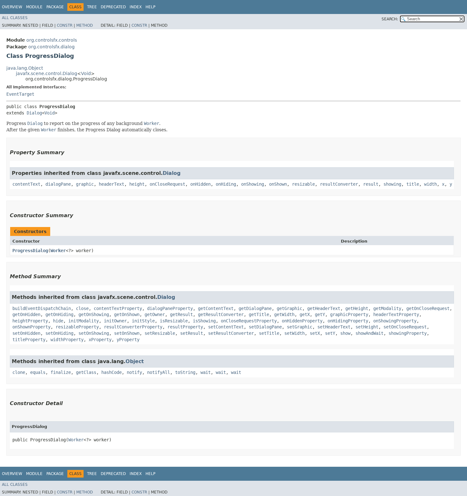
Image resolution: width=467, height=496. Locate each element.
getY (320, 314)
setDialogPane (265, 326)
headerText (111, 184)
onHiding (226, 184)
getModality (387, 308)
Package (55, 7)
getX (305, 314)
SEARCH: (390, 19)
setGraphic (299, 326)
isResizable (174, 320)
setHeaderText (333, 326)
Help (150, 7)
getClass (86, 372)
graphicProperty (349, 314)
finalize (61, 372)
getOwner (155, 314)
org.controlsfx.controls (51, 40)
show (345, 333)
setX (315, 333)
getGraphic (289, 308)
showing (392, 184)
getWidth (284, 314)
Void (86, 73)
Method (84, 25)
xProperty (100, 339)
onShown (278, 184)
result (370, 184)
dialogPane (58, 184)
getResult (181, 314)
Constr (64, 25)
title (412, 184)
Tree (92, 7)
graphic (85, 184)
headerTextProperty (396, 314)
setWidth (294, 333)
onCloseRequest (167, 184)
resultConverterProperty (133, 326)
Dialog (34, 112)
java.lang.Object (24, 68)
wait (205, 372)
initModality (83, 320)
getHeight (356, 308)
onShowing (252, 184)
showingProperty (408, 333)
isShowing (204, 320)
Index (136, 7)
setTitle (269, 333)
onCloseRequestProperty (249, 320)
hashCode (111, 372)
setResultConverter (231, 333)
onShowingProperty (394, 320)
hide (58, 320)
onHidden (200, 184)
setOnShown (126, 333)
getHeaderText (323, 308)
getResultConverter (221, 314)
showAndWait (369, 333)
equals (37, 372)
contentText (26, 184)
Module (34, 7)
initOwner (115, 320)
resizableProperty (77, 326)
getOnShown (126, 314)
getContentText (216, 308)
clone (18, 372)
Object (134, 361)
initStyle (143, 320)
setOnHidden (26, 333)
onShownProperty (31, 326)
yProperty (128, 339)
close (82, 308)
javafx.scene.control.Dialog (46, 73)
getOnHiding (59, 314)
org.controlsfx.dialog (51, 46)
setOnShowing (93, 333)
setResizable (160, 333)
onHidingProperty (348, 320)
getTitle (259, 314)
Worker (58, 250)
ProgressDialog (30, 250)
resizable (303, 184)
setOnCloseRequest (405, 326)
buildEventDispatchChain (41, 308)
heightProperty (30, 320)
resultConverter (339, 184)
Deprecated (113, 7)
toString (185, 372)
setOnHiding (59, 333)
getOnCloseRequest (428, 308)
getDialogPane (255, 308)
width (430, 184)
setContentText (226, 326)
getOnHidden (26, 314)
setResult (191, 333)
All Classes (15, 18)
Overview (12, 7)
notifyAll (158, 372)
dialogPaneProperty (170, 308)
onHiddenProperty (302, 320)
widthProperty (67, 339)
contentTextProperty (118, 308)
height (137, 184)
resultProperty (185, 326)
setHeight (366, 326)
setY (330, 333)
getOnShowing (93, 314)
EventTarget (20, 94)
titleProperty (28, 339)
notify (134, 372)
